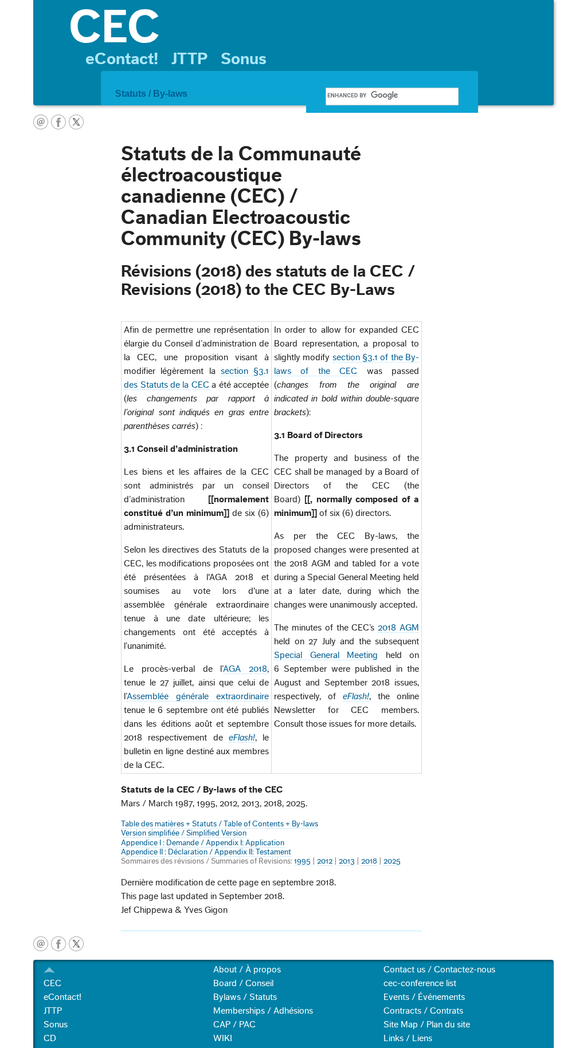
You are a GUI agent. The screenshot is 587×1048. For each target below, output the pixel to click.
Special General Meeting (326, 655)
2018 (369, 861)
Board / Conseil (243, 983)
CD (50, 1038)
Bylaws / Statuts (245, 997)
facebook (58, 122)
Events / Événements (424, 997)
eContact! (121, 59)
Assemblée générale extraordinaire (198, 696)
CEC (52, 983)
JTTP (189, 59)
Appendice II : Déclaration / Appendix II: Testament (206, 852)
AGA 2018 (245, 668)
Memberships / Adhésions (263, 1010)
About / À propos (247, 969)
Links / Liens (407, 1038)
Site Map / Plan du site (426, 1024)
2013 (347, 861)
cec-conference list (419, 983)
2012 (324, 861)
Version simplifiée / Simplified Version (183, 833)
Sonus (244, 59)
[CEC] (306, 26)
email (40, 122)
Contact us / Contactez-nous (439, 969)
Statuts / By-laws (151, 94)
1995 (302, 861)
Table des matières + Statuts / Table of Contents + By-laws (219, 824)
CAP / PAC (234, 1024)
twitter (76, 122)
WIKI (222, 1038)
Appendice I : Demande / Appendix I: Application (202, 843)
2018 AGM (398, 627)
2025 (392, 861)
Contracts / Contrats (423, 1010)
